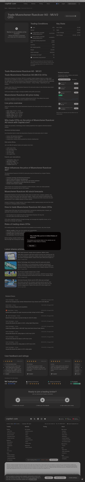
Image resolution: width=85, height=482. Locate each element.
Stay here (31, 245)
